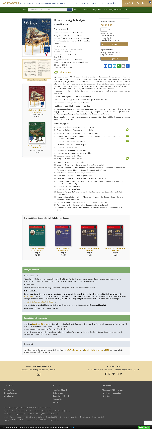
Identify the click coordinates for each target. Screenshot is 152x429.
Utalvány (56, 402)
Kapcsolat (8, 386)
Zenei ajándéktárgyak (61, 396)
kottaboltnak (28, 296)
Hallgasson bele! (65, 72)
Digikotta (114, 58)
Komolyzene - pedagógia (111, 393)
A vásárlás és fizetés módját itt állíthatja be (39, 302)
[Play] (56, 72)
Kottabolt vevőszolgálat (12, 408)
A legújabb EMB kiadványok (112, 390)
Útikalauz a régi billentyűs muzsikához (36, 111)
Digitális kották (58, 393)
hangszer (112, 9)
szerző (104, 9)
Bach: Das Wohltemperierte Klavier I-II (89, 249)
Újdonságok (107, 386)
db (109, 29)
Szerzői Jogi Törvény (39, 324)
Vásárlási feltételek (24, 411)
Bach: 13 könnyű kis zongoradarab (63, 249)
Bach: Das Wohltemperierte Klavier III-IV (115, 249)
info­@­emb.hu (46, 408)
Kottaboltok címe (10, 393)
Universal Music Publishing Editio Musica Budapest (41, 414)
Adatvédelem (9, 396)
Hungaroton (77, 350)
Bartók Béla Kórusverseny (93, 350)
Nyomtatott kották (60, 390)
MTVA (69, 350)
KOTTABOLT (10, 3)
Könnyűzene (106, 396)
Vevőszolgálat (9, 390)
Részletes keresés (81, 9)
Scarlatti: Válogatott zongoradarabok (37, 249)
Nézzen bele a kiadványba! (36, 80)
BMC (107, 350)
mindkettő (121, 9)
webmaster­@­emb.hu (63, 411)
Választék (57, 386)
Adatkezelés (36, 411)
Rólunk (14, 411)
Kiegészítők (57, 399)
